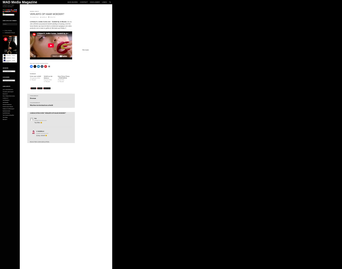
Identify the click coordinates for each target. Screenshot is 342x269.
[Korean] (8, 11)
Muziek (32, 11)
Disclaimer (95, 2)
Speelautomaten (6, 111)
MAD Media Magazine (20, 2)
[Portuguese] (11, 11)
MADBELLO (44, 17)
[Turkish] (16, 11)
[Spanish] (14, 11)
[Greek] (14, 9)
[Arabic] (5, 9)
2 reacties (52, 17)
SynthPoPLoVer (6, 113)
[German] (13, 9)
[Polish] (10, 11)
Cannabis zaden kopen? (8, 91)
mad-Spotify (5, 102)
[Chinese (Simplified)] (6, 9)
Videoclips (47, 88)
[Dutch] (8, 9)
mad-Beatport (6, 100)
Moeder (33, 88)
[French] (11, 9)
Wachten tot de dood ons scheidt (41, 104)
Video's (37, 11)
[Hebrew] (16, 9)
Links (104, 2)
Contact (84, 2)
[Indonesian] (3, 11)
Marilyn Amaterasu (7, 104)
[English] (10, 9)
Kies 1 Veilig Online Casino (9, 96)
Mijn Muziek (73, 2)
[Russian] (13, 11)
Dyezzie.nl (5, 93)
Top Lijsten (5, 117)
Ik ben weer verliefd (35, 76)
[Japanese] (6, 11)
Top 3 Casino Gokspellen (8, 115)
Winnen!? (5, 119)
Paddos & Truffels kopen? (8, 108)
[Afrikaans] (3, 9)
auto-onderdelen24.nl (8, 89)
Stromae (34, 97)
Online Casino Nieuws (8, 106)
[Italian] (5, 11)
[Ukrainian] (3, 13)
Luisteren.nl (5, 98)
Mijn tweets (85, 50)
